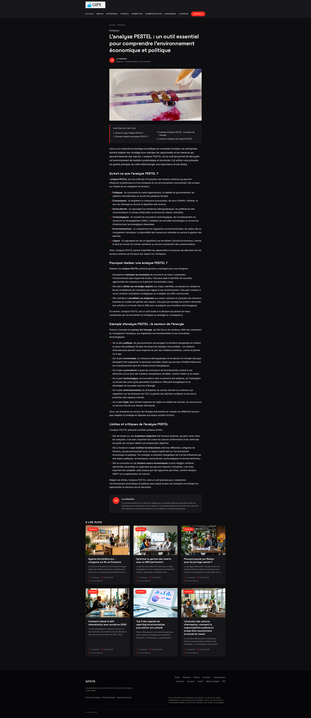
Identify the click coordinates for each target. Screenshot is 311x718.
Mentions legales (212, 681)
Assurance (170, 14)
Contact (198, 14)
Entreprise (112, 14)
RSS (223, 681)
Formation (137, 14)
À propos (183, 14)
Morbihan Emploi (108, 697)
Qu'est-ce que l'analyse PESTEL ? (129, 133)
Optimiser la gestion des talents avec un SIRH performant (153, 560)
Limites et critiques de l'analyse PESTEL (176, 139)
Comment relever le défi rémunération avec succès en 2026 (107, 623)
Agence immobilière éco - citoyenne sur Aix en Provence (104, 560)
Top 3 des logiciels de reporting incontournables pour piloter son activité (150, 624)
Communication (153, 14)
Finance (125, 14)
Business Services (124, 697)
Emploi (100, 14)
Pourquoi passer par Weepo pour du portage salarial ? (199, 560)
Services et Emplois (93, 697)
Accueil (90, 14)
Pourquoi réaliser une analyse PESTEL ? (131, 136)
